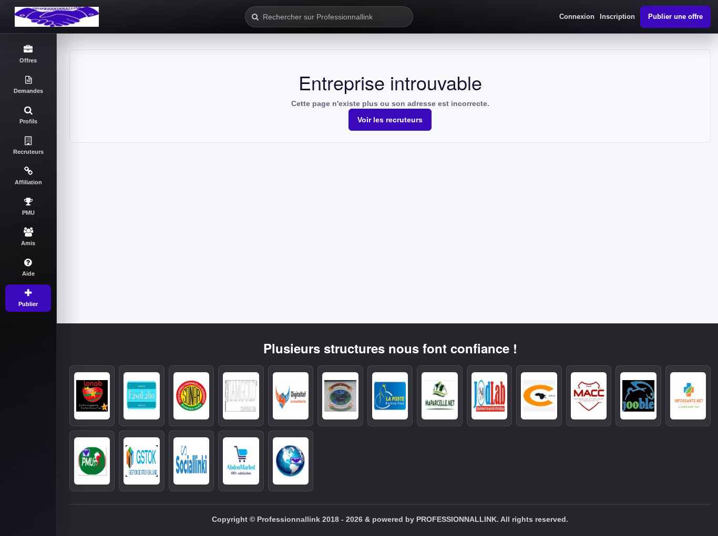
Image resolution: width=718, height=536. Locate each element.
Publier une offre (675, 16)
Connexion (576, 16)
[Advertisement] (390, 221)
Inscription (617, 16)
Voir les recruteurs (390, 119)
